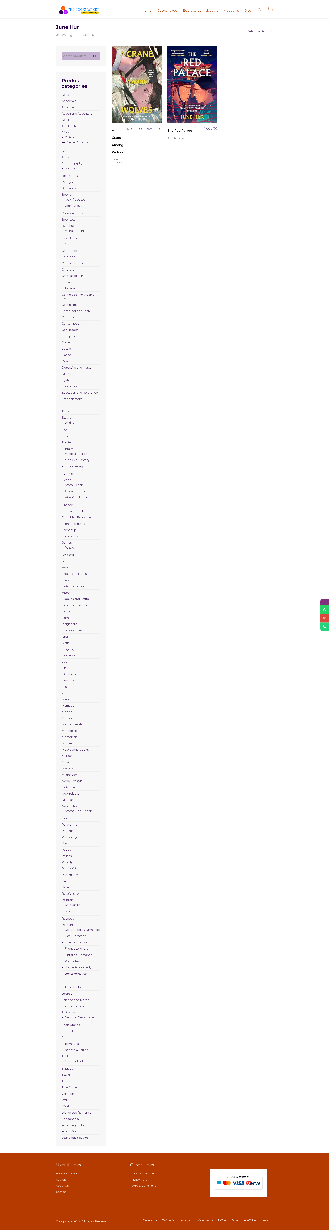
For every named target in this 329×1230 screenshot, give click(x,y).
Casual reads (70, 238)
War (64, 1100)
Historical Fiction (76, 497)
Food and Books (73, 511)
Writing (69, 422)
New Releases (75, 199)
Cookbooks (70, 330)
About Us (62, 1185)
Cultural (70, 137)
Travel (66, 1075)
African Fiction (75, 491)
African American (78, 142)
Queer (66, 881)
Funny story (70, 536)
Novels (66, 818)
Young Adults (74, 206)
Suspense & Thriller (75, 1050)
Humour (67, 617)
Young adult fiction (75, 1137)
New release (71, 793)
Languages (69, 649)
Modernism (70, 743)
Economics (69, 386)
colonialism (69, 288)
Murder (67, 756)
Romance (69, 925)
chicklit (66, 244)
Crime (66, 342)
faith (65, 436)
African (66, 132)
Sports (66, 1037)
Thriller (66, 1056)
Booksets (68, 219)
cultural (67, 348)
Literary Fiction (72, 674)
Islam (68, 911)
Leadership (69, 655)
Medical (67, 712)
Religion (67, 900)
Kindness (68, 643)
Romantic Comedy (78, 967)
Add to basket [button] (177, 138)
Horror (66, 611)
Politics (67, 856)
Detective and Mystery (78, 367)
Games (67, 542)
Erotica (67, 411)
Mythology (69, 774)
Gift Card (68, 555)
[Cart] (270, 10)
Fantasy (67, 449)
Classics (67, 282)
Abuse (66, 94)
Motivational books (75, 749)
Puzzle (69, 547)
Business (68, 226)
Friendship (69, 530)
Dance (66, 355)
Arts (64, 151)
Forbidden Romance (76, 517)
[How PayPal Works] (238, 1183)
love (65, 693)
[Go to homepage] (79, 10)
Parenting (68, 831)
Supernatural (70, 1043)
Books (66, 194)
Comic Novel (71, 305)
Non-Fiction (70, 806)
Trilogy (66, 1081)
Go (95, 56)
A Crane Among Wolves (117, 141)
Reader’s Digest (66, 1173)
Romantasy (73, 961)
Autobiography (72, 163)
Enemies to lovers (77, 942)
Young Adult (70, 1131)
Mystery (67, 768)
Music (66, 762)
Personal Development (81, 1017)
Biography (69, 188)
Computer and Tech (76, 311)
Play (65, 843)
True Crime (69, 1087)
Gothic (66, 561)
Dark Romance (75, 936)
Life (64, 668)
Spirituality (69, 1031)
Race (65, 887)
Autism (66, 157)
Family (66, 442)
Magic (66, 699)
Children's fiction (73, 263)
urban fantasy (74, 466)
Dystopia (68, 380)
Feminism (68, 473)
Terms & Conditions (143, 1185)
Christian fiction (72, 276)
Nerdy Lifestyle (72, 781)
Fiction (66, 480)
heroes (66, 580)
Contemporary (72, 323)
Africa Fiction (74, 485)
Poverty (67, 862)
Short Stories (71, 1025)
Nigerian (67, 800)
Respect (68, 918)
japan (65, 636)
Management (74, 230)
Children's (68, 257)
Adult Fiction (70, 126)
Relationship (70, 893)
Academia (69, 101)
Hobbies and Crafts (75, 599)
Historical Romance (78, 955)
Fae (64, 430)
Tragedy (67, 1068)
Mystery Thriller (75, 1061)
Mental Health (72, 724)
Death (66, 361)
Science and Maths (75, 1000)
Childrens (68, 269)
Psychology (70, 875)
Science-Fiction (73, 1006)
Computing (69, 317)
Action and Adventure (77, 113)
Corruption (69, 336)
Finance (67, 505)
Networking (70, 787)
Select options (117, 161)
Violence (68, 1093)
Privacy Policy (139, 1179)
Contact (61, 1191)
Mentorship (70, 730)
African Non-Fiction (78, 811)
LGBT (65, 661)
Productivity (70, 868)
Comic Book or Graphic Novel (78, 296)
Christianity (72, 905)
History (67, 592)
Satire (66, 981)
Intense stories (72, 630)
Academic (69, 107)
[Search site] (260, 10)
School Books (71, 987)
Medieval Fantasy (77, 460)
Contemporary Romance (82, 929)
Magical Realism (76, 453)
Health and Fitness (75, 574)
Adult (65, 120)
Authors (61, 1179)
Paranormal (70, 824)
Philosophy (69, 837)
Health (66, 567)
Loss (65, 687)
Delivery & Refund (142, 1173)
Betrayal (67, 182)
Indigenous (69, 624)
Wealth (67, 1106)
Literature (68, 680)
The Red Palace (179, 130)
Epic (65, 405)
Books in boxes (72, 213)
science (67, 993)
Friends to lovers (73, 523)
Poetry (66, 849)
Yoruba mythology (74, 1125)
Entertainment (72, 399)
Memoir (70, 168)
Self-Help (68, 1012)
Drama (66, 374)
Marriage (68, 705)
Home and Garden (75, 605)
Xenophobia (70, 1119)
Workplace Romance (77, 1112)
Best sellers (70, 176)
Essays (66, 417)
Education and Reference (80, 392)
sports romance (76, 973)
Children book (71, 250)
